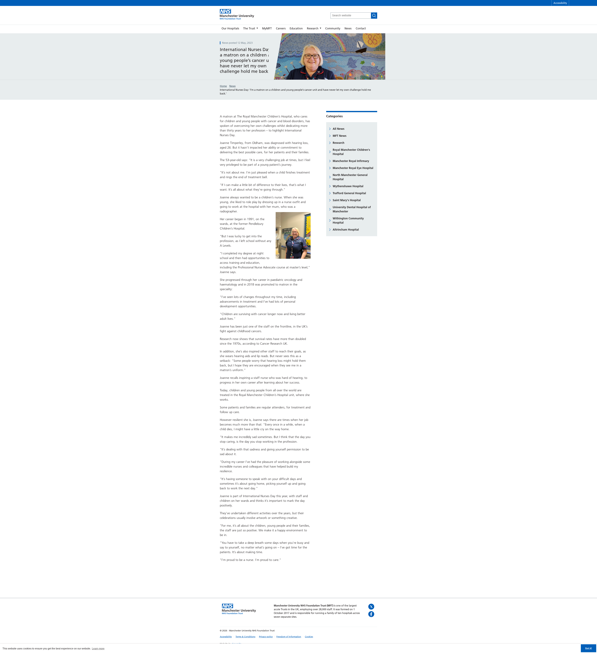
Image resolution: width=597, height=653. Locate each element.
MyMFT (267, 28)
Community (332, 28)
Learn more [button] (98, 648)
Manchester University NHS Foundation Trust (237, 14)
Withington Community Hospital (348, 220)
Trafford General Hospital (349, 193)
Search (374, 15)
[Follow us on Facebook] (371, 614)
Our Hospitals (230, 28)
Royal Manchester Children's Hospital (351, 152)
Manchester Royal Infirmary (351, 161)
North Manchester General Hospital (350, 177)
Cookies (309, 636)
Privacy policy (266, 636)
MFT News (339, 136)
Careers (281, 28)
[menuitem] (230, 29)
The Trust (249, 28)
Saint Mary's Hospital (347, 200)
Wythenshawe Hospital (348, 186)
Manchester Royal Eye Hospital (353, 168)
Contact (361, 28)
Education (296, 28)
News (348, 28)
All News (338, 129)
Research (312, 28)
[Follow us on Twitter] (371, 607)
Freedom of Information (288, 636)
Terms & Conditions (245, 636)
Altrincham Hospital (346, 229)
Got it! (588, 648)
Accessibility (560, 3)
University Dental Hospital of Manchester (352, 209)
